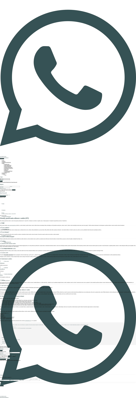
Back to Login (2, 190)
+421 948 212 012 (3, 156)
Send (1, 381)
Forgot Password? (14, 182)
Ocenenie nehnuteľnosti (8, 171)
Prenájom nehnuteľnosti (8, 167)
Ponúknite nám (6, 164)
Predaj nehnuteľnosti (7, 165)
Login (1, 181)
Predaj (3, 160)
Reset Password (2, 196)
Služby (3, 163)
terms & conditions (8, 189)
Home (3, 212)
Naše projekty (4, 229)
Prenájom (3, 161)
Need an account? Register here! (5, 182)
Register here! (2, 360)
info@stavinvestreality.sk (4, 157)
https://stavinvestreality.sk (12, 225)
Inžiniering (6, 170)
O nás (5, 174)
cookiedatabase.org (28, 320)
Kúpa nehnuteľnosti (7, 166)
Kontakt (3, 173)
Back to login (13, 360)
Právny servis (6, 169)
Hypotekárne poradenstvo (8, 168)
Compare (1, 385)
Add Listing (2, 158)
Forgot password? (8, 360)
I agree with (6, 189)
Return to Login (2, 197)
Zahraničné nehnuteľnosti (6, 162)
